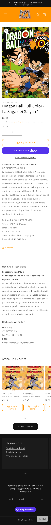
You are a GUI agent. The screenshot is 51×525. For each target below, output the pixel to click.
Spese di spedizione (20, 122)
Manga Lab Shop (28, 520)
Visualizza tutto (25, 426)
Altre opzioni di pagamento (25, 157)
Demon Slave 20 (8, 394)
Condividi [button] (9, 247)
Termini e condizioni (15, 448)
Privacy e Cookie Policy (17, 455)
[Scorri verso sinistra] (19, 418)
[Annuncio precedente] (5, 4)
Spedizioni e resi (13, 452)
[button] (6, 15)
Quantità (5, 126)
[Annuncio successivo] (46, 4)
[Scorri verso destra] (32, 418)
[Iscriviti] (42, 499)
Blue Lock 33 (28, 394)
